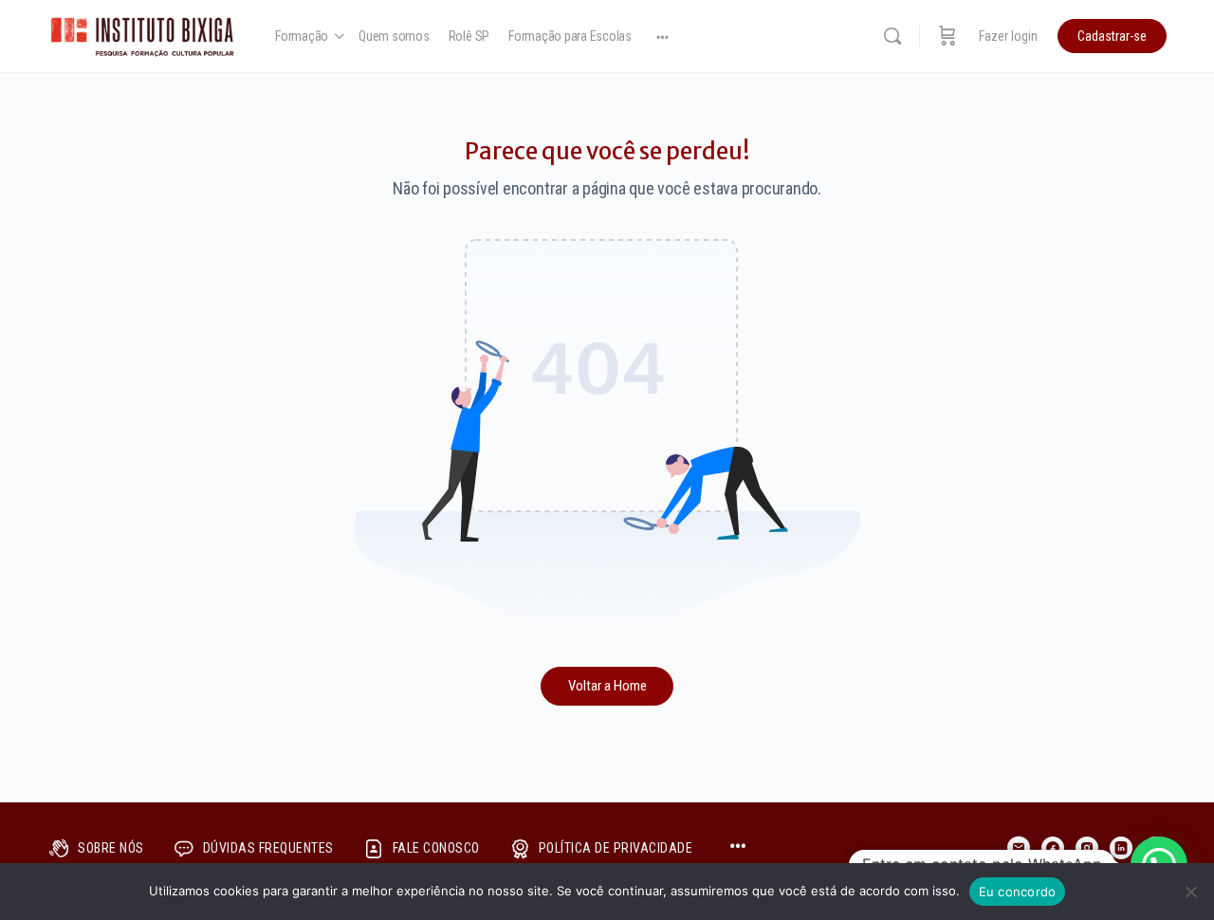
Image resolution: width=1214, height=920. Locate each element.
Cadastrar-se (1112, 36)
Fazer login (1008, 36)
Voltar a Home (607, 685)
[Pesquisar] (892, 36)
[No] (1190, 891)
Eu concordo (1018, 891)
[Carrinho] (947, 36)
